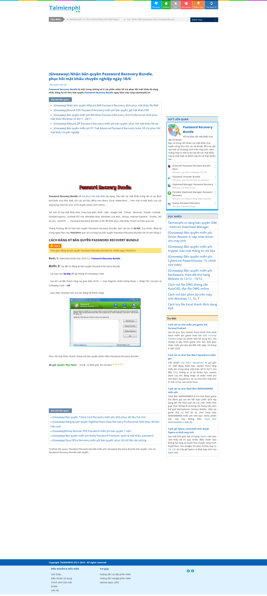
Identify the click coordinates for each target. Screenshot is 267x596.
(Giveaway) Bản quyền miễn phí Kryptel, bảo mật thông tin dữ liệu (191, 249)
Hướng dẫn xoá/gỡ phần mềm (115, 578)
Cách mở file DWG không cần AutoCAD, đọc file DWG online (188, 287)
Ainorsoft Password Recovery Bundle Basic (191, 167)
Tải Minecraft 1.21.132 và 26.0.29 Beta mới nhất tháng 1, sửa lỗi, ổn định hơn (93, 20)
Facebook (188, 570)
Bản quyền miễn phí (58, 84)
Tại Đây (67, 273)
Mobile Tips (198, 7)
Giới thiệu (56, 574)
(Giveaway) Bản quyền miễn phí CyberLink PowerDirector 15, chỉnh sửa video (192, 260)
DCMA (54, 586)
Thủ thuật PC (211, 7)
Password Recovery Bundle (63, 89)
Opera (203, 436)
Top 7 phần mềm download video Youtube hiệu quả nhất (149, 20)
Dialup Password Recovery (186, 203)
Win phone (186, 7)
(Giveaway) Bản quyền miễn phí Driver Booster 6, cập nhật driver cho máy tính (190, 237)
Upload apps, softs (109, 582)
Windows (156, 7)
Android (166, 7)
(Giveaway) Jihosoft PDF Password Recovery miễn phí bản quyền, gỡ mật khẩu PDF (101, 110)
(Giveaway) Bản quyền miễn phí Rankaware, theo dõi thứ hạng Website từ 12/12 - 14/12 (190, 275)
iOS (175, 7)
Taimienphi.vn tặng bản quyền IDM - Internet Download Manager (192, 225)
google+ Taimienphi (192, 570)
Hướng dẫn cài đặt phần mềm (115, 574)
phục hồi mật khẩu (96, 196)
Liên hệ (55, 590)
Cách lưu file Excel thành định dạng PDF (192, 306)
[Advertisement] (133, 45)
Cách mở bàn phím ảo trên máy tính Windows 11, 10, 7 (190, 296)
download (65, 9)
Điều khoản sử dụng (61, 578)
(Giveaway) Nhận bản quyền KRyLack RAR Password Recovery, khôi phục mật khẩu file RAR (106, 105)
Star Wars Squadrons (192, 362)
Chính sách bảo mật (61, 582)
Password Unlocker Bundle (186, 176)
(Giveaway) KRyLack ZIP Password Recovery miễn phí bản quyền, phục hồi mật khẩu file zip (106, 123)
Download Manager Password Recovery (192, 184)
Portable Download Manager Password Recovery (192, 194)
